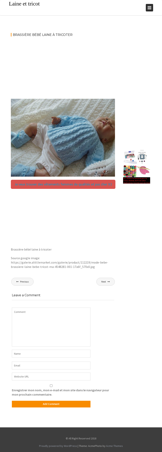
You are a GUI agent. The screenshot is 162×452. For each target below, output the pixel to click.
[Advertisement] (63, 69)
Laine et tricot (24, 4)
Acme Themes (114, 446)
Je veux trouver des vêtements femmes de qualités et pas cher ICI (63, 184)
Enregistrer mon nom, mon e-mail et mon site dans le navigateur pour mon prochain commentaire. (60, 392)
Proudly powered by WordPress (58, 446)
